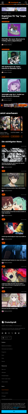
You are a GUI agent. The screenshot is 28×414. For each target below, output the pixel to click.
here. (17, 408)
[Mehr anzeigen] (2, 2)
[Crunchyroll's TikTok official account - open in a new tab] (15, 333)
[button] (6, 337)
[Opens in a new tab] (14, 9)
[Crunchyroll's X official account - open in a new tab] (12, 333)
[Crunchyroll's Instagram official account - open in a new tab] (9, 333)
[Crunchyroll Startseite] (9, 323)
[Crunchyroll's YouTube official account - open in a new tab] (2, 333)
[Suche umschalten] (26, 2)
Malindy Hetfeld (8, 167)
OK (14, 411)
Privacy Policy (16, 407)
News (9, 13)
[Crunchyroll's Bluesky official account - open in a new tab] (18, 333)
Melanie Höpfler (8, 44)
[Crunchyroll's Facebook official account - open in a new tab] (5, 333)
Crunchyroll (4, 13)
